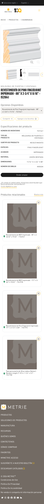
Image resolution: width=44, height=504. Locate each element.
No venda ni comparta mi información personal (21, 492)
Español (24, 3)
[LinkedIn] (15, 497)
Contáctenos (7, 441)
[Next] (12, 74)
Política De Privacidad (10, 484)
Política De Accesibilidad (11, 488)
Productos (14, 20)
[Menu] (39, 10)
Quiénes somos (8, 436)
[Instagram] (5, 497)
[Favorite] (38, 202)
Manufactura (8, 425)
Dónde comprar (9, 447)
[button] (42, 74)
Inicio (3, 20)
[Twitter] (2, 497)
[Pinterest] (8, 497)
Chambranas (27, 20)
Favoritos (5, 452)
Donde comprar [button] (22, 175)
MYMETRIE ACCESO (9, 457)
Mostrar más (38, 194)
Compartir (6, 119)
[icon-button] (32, 62)
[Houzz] (21, 497)
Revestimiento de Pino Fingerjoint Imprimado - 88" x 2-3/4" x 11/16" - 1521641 (20, 110)
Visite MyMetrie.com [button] (9, 186)
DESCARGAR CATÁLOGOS (12, 468)
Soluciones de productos (14, 420)
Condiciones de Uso (9, 480)
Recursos (6, 431)
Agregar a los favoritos (25, 119)
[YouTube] (18, 497)
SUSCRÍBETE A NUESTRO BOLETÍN (16, 463)
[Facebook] (12, 497)
